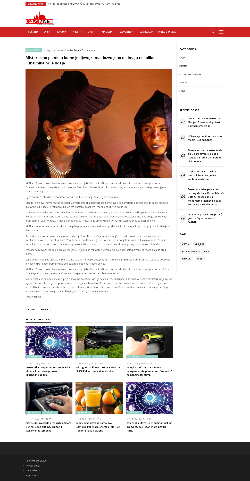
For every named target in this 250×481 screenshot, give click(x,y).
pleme (31, 309)
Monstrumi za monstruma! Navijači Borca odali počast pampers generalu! (204, 122)
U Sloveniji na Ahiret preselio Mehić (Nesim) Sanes (205, 137)
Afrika (44, 309)
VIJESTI (77, 31)
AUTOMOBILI (83, 357)
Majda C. (79, 50)
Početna (33, 31)
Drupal (43, 460)
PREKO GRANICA (167, 31)
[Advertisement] (142, 15)
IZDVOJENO (126, 31)
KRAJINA (62, 31)
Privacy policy (33, 465)
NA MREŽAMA (146, 31)
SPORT (91, 31)
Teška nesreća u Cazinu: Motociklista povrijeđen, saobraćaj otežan (87, 3)
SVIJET (182, 90)
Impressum (32, 475)
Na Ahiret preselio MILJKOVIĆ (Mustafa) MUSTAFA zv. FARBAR (205, 218)
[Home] (40, 17)
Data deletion (33, 470)
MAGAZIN (107, 31)
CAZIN (47, 31)
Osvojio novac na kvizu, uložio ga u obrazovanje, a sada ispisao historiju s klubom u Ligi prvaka (205, 155)
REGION (183, 82)
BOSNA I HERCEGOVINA (190, 74)
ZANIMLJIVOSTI (33, 50)
